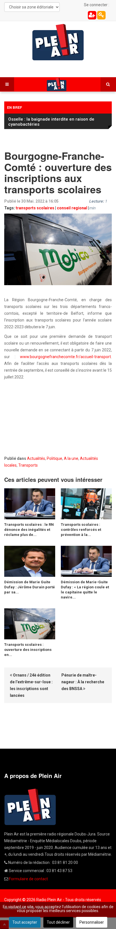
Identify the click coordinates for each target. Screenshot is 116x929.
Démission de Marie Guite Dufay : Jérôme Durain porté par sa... (29, 587)
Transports (28, 465)
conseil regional (72, 208)
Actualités (36, 458)
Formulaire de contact (28, 879)
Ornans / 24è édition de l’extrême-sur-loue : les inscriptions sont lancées (31, 685)
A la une (71, 458)
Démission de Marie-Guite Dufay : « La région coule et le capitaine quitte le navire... (85, 589)
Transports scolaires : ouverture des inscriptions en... (28, 649)
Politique (54, 458)
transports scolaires (35, 208)
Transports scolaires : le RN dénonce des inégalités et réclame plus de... (29, 529)
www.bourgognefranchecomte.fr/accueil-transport (65, 356)
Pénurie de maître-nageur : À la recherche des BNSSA (82, 682)
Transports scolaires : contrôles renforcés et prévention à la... (81, 529)
